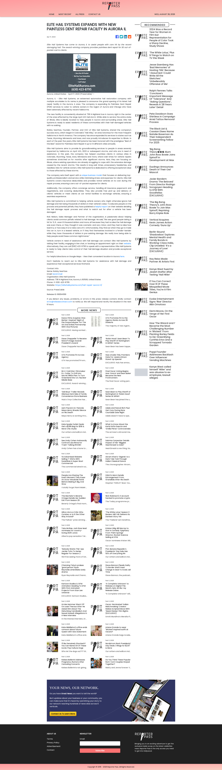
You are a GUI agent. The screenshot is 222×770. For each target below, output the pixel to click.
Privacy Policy (53, 742)
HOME (51, 14)
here (122, 256)
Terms (50, 739)
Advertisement (53, 746)
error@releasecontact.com (59, 301)
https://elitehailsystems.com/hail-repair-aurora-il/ (78, 285)
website (127, 243)
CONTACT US (94, 14)
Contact (50, 750)
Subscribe (100, 750)
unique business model (92, 175)
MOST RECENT (65, 14)
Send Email (57, 274)
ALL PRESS (80, 14)
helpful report (101, 206)
